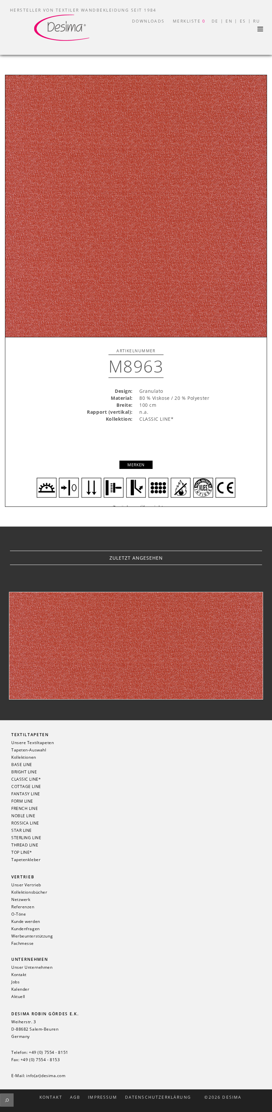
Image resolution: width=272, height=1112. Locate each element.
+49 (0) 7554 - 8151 (48, 1052)
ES (243, 21)
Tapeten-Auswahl (28, 750)
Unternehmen (29, 959)
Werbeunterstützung (32, 936)
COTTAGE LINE (26, 786)
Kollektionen (23, 757)
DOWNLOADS (148, 21)
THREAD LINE (24, 845)
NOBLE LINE (23, 816)
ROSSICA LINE (25, 823)
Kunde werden (25, 921)
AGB (75, 1097)
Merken (135, 465)
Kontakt (19, 974)
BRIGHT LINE (24, 772)
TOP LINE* (21, 852)
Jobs (15, 982)
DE (215, 21)
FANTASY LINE (25, 794)
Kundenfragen (25, 929)
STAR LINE (21, 830)
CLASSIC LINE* (26, 779)
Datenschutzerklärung (158, 1097)
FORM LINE (22, 801)
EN (229, 21)
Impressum (102, 1097)
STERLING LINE (26, 837)
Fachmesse (22, 943)
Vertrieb (22, 877)
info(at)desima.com (45, 1075)
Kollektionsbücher (29, 892)
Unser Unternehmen (32, 967)
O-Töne (18, 914)
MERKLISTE (189, 21)
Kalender (20, 989)
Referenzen (22, 907)
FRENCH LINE (24, 808)
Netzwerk (20, 899)
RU (256, 21)
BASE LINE (21, 764)
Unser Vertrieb (26, 885)
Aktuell (18, 996)
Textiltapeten (30, 734)
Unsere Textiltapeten (32, 742)
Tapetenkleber (25, 859)
